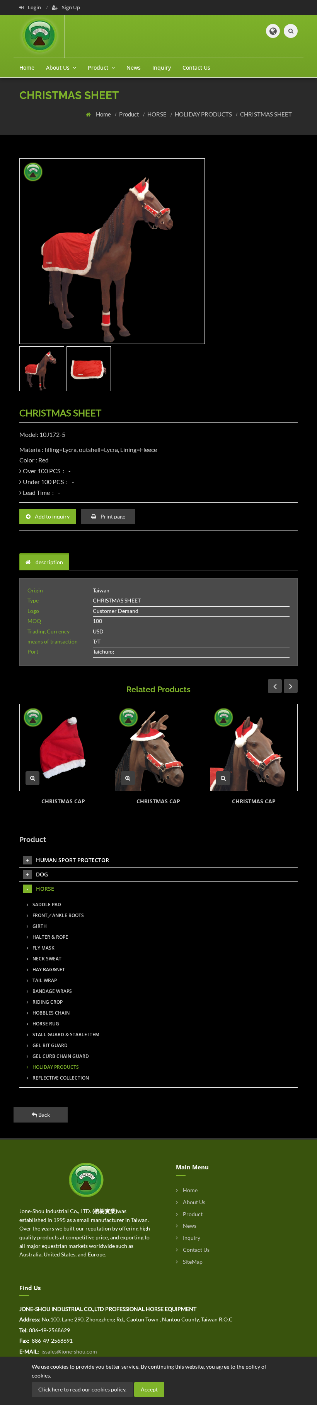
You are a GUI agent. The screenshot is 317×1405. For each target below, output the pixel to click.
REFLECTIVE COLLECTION (60, 1078)
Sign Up (70, 7)
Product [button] (99, 67)
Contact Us (196, 67)
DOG (42, 874)
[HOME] (86, 1179)
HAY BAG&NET (48, 969)
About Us (193, 1202)
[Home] (42, 36)
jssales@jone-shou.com (68, 1351)
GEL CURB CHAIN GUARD (60, 1056)
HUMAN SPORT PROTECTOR (72, 860)
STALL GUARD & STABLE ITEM (65, 1034)
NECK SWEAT (46, 958)
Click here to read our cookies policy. (82, 1389)
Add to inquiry (52, 516)
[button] (273, 31)
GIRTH (39, 926)
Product (129, 114)
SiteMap (192, 1261)
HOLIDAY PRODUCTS (204, 114)
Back (43, 1114)
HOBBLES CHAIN (50, 1013)
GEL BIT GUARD (49, 1045)
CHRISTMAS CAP (63, 801)
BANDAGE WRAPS (51, 991)
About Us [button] (58, 67)
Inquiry (161, 67)
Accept (149, 1389)
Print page (112, 516)
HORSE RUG (45, 1023)
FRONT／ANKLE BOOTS (57, 915)
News (133, 67)
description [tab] (48, 562)
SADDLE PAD (46, 904)
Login (34, 7)
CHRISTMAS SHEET (266, 114)
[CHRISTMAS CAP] (63, 747)
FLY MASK (43, 948)
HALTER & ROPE (49, 937)
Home (26, 67)
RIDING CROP (47, 1002)
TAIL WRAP (44, 980)
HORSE (157, 114)
